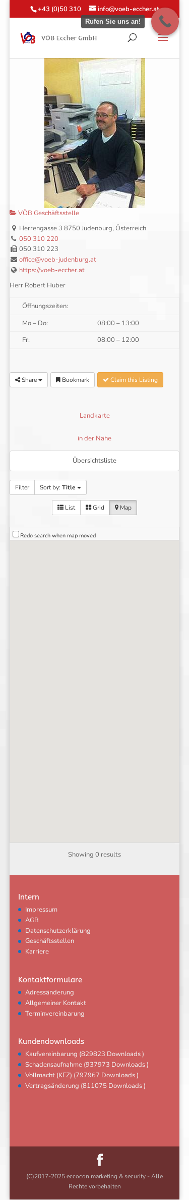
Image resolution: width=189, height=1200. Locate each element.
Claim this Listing (133, 380)
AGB (32, 920)
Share (29, 380)
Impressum (41, 909)
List (69, 508)
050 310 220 (38, 238)
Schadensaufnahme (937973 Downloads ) (87, 1064)
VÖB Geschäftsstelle (48, 213)
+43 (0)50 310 (59, 9)
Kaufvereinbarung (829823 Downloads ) (84, 1054)
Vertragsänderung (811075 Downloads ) (85, 1085)
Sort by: (58, 487)
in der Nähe (94, 438)
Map (125, 508)
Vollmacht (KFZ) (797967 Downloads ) (82, 1075)
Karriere (37, 951)
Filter (22, 487)
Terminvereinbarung (55, 1013)
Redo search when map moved (58, 535)
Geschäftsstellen (49, 940)
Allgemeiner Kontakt (55, 1003)
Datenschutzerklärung (58, 930)
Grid (97, 508)
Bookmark (74, 380)
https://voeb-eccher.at (52, 270)
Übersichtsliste (94, 460)
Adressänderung (49, 992)
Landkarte (95, 415)
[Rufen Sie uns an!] (165, 21)
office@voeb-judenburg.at (57, 259)
